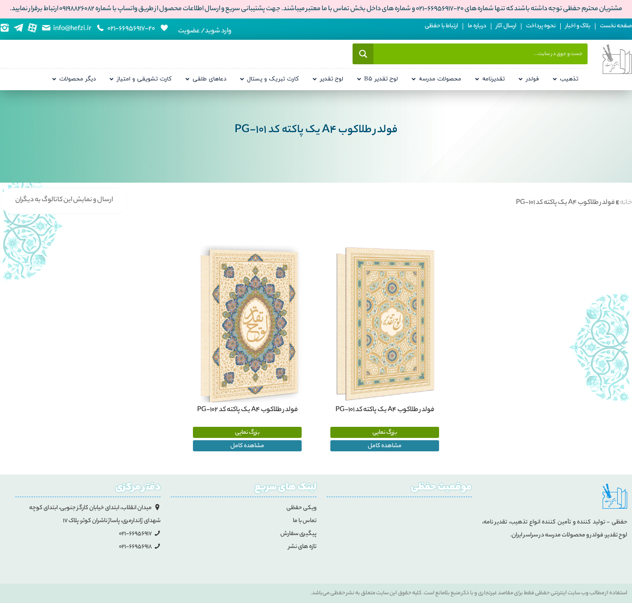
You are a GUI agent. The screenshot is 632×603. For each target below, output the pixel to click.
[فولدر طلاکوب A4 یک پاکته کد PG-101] (384, 324)
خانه (626, 203)
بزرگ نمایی (384, 432)
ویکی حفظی (301, 508)
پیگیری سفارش (298, 534)
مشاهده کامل (385, 446)
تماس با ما (304, 521)
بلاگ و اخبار (577, 26)
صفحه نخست (616, 26)
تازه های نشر (302, 547)
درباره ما (477, 26)
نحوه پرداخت (541, 26)
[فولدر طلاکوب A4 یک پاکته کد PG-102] (247, 324)
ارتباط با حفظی (441, 26)
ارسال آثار (506, 26)
